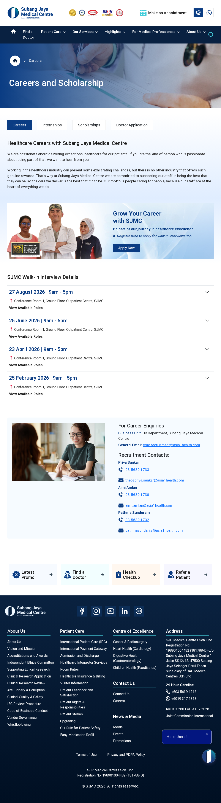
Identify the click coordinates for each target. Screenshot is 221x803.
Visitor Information (74, 683)
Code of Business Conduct (27, 711)
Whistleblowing (19, 724)
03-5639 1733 (137, 470)
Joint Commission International (189, 716)
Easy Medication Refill (77, 735)
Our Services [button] (84, 32)
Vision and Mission (21, 649)
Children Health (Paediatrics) (134, 668)
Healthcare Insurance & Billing (82, 676)
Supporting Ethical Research (28, 669)
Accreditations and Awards (27, 656)
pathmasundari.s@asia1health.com (154, 530)
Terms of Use (86, 755)
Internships (52, 125)
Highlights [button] (113, 32)
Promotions (122, 741)
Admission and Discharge (79, 656)
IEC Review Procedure (24, 704)
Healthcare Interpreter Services (83, 662)
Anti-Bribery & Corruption (26, 690)
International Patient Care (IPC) (83, 642)
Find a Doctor (28, 34)
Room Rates (69, 669)
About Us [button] (194, 32)
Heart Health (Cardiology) (132, 649)
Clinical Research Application (29, 676)
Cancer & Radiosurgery (130, 642)
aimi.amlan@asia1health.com (149, 505)
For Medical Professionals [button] (154, 32)
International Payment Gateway (83, 649)
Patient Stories (71, 714)
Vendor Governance (22, 718)
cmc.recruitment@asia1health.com (171, 445)
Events (118, 734)
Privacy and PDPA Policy (126, 755)
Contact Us (121, 694)
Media (118, 727)
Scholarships (89, 125)
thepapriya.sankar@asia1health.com (154, 480)
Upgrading (68, 721)
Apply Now (126, 248)
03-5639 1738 (137, 494)
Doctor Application (132, 125)
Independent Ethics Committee (30, 662)
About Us (14, 642)
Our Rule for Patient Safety (80, 728)
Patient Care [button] (51, 32)
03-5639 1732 (137, 520)
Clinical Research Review (26, 683)
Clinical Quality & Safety (25, 697)
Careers (35, 60)
